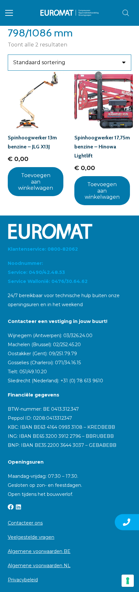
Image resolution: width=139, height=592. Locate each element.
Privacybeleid (23, 580)
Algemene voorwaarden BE (39, 551)
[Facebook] (11, 507)
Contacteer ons (25, 523)
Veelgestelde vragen (31, 537)
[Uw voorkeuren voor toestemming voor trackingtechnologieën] (128, 581)
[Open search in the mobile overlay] (126, 13)
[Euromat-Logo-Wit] (69, 231)
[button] (9, 13)
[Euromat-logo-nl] (69, 13)
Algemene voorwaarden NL (39, 565)
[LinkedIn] (18, 507)
